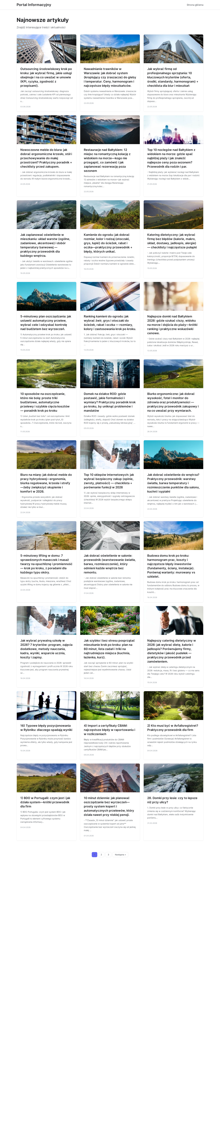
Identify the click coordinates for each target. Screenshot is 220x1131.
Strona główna (195, 4)
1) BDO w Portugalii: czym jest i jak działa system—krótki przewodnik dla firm (45, 802)
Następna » (120, 854)
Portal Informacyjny (34, 5)
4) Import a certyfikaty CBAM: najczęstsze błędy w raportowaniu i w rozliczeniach (109, 730)
